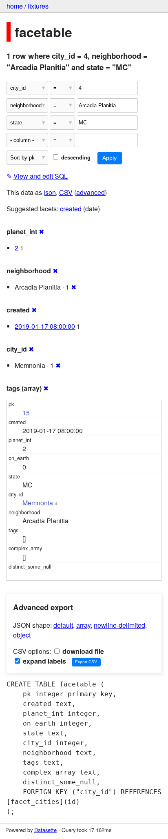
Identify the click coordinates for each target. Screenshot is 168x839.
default (63, 625)
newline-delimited (119, 625)
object (22, 635)
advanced (90, 192)
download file (82, 651)
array (83, 625)
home (15, 6)
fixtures (38, 6)
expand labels (43, 661)
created (71, 208)
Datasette (45, 830)
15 (26, 412)
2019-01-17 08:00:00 (45, 326)
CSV (66, 192)
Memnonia (37, 502)
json (50, 192)
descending (75, 157)
